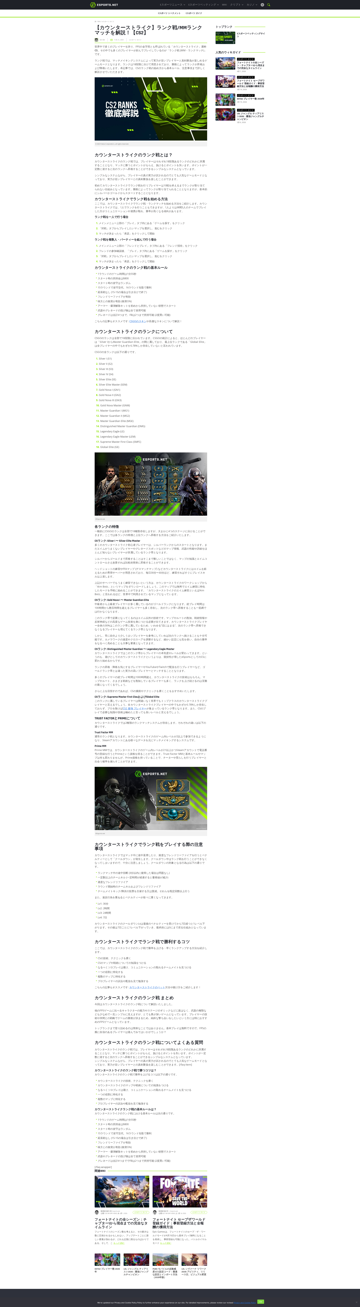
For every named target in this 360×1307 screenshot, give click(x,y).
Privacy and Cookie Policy (245, 1303)
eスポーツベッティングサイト (251, 35)
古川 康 (102, 40)
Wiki (99, 21)
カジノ (251, 4)
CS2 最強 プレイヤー (135, 708)
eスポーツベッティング (202, 4)
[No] (356, 1302)
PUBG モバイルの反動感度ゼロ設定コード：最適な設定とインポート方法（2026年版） (165, 1273)
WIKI (224, 4)
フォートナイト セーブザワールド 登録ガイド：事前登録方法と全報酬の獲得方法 (251, 83)
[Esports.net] (104, 5)
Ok (260, 1302)
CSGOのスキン (137, 321)
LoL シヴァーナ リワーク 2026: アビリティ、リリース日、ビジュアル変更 (194, 1272)
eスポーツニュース (171, 4)
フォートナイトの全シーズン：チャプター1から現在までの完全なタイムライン (251, 65)
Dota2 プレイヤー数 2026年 (107, 1270)
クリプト (235, 4)
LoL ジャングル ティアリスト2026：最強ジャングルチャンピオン (136, 1272)
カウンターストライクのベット (147, 987)
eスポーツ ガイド (108, 21)
